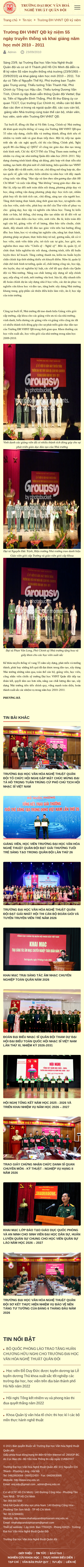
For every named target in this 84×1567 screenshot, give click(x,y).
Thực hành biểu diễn (58, 1557)
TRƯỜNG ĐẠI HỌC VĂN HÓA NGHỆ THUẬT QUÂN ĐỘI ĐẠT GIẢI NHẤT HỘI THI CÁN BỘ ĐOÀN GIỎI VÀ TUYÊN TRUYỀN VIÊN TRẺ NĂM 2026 (41, 914)
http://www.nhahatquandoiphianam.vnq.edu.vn (41, 1518)
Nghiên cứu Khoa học (23, 1557)
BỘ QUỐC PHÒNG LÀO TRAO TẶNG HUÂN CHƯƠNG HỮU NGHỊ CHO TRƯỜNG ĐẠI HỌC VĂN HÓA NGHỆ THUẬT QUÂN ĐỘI (41, 1354)
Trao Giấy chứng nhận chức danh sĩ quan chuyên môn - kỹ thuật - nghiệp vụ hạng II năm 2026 (39, 1168)
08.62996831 (16, 1514)
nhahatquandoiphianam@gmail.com (32, 1522)
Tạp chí (13, 1562)
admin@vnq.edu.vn (48, 1484)
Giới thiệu (25, 1553)
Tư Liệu (57, 1562)
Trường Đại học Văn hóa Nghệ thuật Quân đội (30, 1539)
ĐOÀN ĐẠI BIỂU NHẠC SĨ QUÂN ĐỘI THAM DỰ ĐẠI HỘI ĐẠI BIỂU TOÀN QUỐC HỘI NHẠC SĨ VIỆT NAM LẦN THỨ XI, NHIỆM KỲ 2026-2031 (40, 1041)
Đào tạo (56, 1553)
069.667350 (15, 1500)
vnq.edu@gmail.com (23, 1484)
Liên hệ (71, 1562)
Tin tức (27, 20)
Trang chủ (10, 20)
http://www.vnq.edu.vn (26, 1480)
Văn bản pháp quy (35, 1562)
